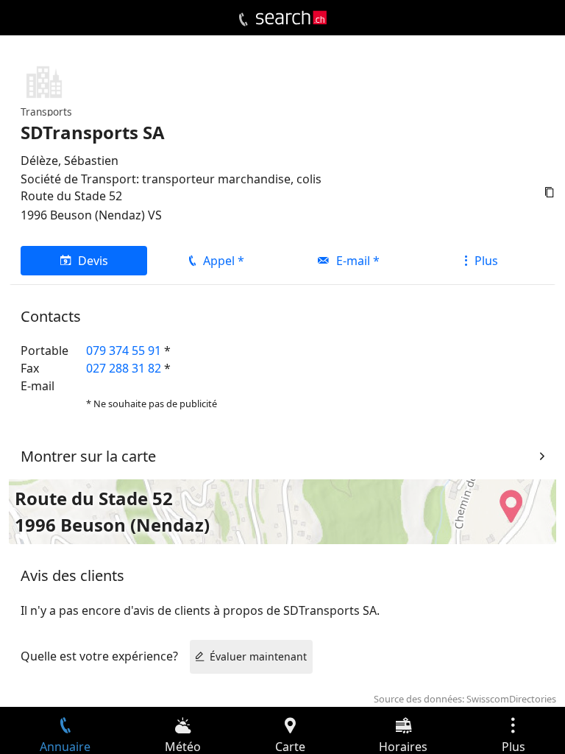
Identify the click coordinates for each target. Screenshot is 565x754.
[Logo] (291, 17)
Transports (46, 112)
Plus (486, 261)
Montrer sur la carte (88, 456)
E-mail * (358, 261)
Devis (93, 261)
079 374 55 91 (123, 350)
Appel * (223, 261)
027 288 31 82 (123, 368)
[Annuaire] (243, 20)
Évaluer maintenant (258, 656)
